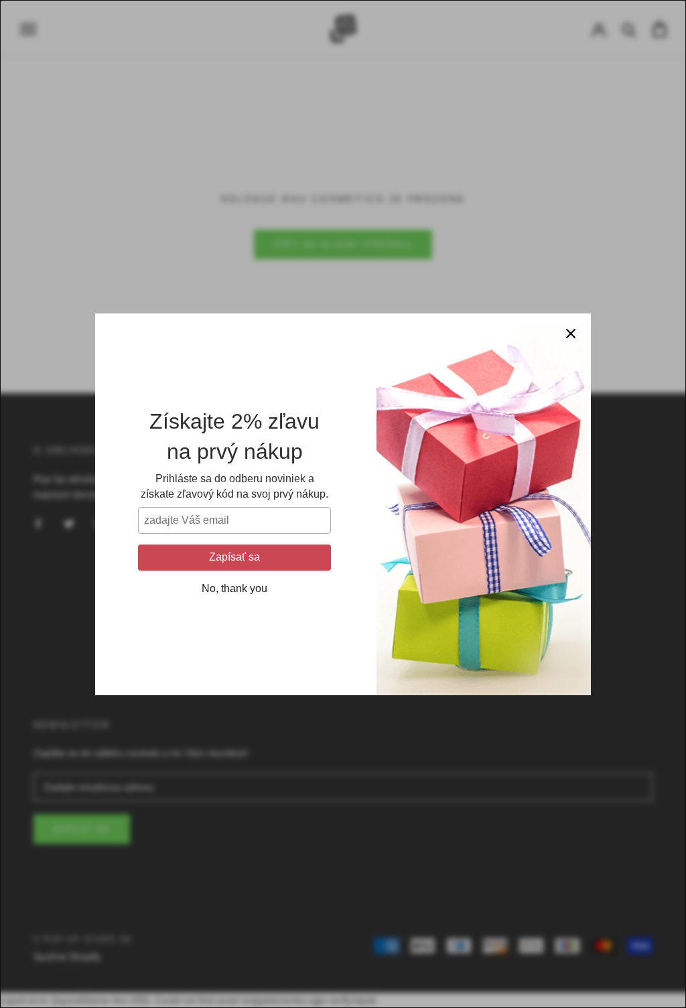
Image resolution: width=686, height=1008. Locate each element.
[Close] (570, 333)
